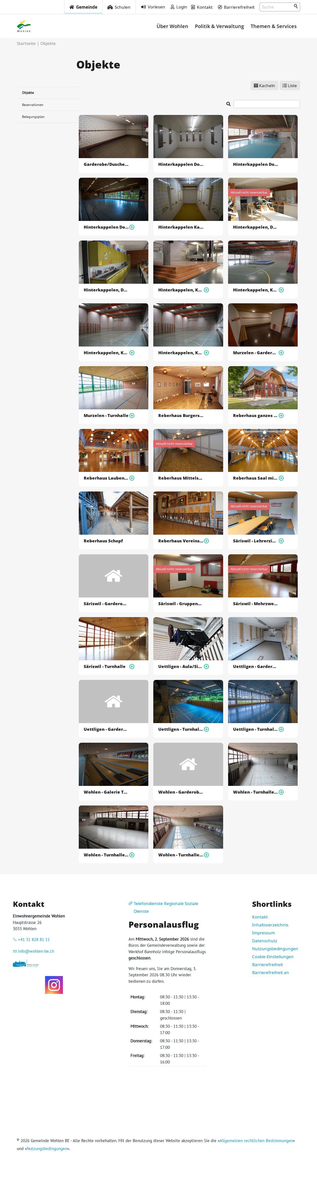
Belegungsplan (33, 116)
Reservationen (32, 104)
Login (181, 7)
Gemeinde (86, 7)
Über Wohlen (172, 26)
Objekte (28, 92)
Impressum (263, 933)
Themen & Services (274, 26)
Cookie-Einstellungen (273, 956)
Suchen (296, 6)
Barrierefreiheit (239, 7)
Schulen (123, 7)
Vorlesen (156, 7)
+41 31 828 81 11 (34, 939)
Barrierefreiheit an (270, 972)
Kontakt (204, 7)
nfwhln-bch (36, 951)
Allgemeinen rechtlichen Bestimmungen (256, 1140)
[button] (54, 985)
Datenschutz (264, 941)
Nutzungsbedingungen (275, 948)
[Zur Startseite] (24, 26)
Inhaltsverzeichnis (270, 925)
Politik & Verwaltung (219, 26)
